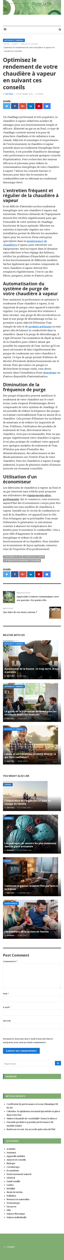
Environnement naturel (19, 1174)
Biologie (11, 1163)
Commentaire (10, 961)
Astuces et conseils (13, 40)
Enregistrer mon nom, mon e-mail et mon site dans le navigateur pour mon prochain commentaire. (28, 1041)
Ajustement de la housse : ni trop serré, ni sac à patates (31, 670)
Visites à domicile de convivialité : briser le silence (32, 1118)
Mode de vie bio (15, 1192)
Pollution (11, 1195)
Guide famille (10, 903)
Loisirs (7, 784)
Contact (11, 1246)
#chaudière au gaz (13, 557)
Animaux (11, 1152)
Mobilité (11, 1188)
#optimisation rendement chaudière (22, 561)
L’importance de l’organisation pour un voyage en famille (27, 802)
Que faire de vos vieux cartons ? (20, 612)
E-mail (7, 1007)
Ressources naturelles (18, 1199)
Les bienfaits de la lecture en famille (26, 931)
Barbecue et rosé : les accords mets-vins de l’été (31, 1129)
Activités (11, 1149)
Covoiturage (13, 1167)
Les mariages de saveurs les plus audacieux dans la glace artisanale (30, 845)
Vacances (11, 1206)
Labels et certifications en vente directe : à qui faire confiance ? (30, 755)
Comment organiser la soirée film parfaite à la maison (31, 887)
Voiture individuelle (16, 1217)
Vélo (9, 1210)
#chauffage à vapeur (34, 557)
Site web (7, 1021)
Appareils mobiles (16, 1156)
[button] (5, 29)
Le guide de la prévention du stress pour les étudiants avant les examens (30, 713)
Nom (6, 994)
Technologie (13, 1203)
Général (8, 818)
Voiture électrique (16, 1213)
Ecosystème (13, 1170)
